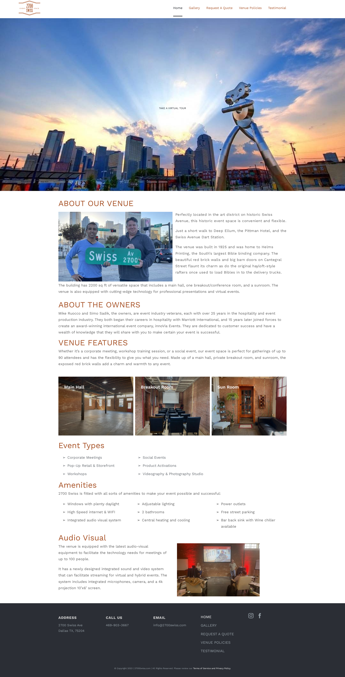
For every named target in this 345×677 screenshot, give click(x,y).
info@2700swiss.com (169, 625)
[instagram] (251, 615)
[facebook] (259, 615)
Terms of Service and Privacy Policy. (212, 668)
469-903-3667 (117, 625)
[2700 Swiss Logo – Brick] (29, 2)
